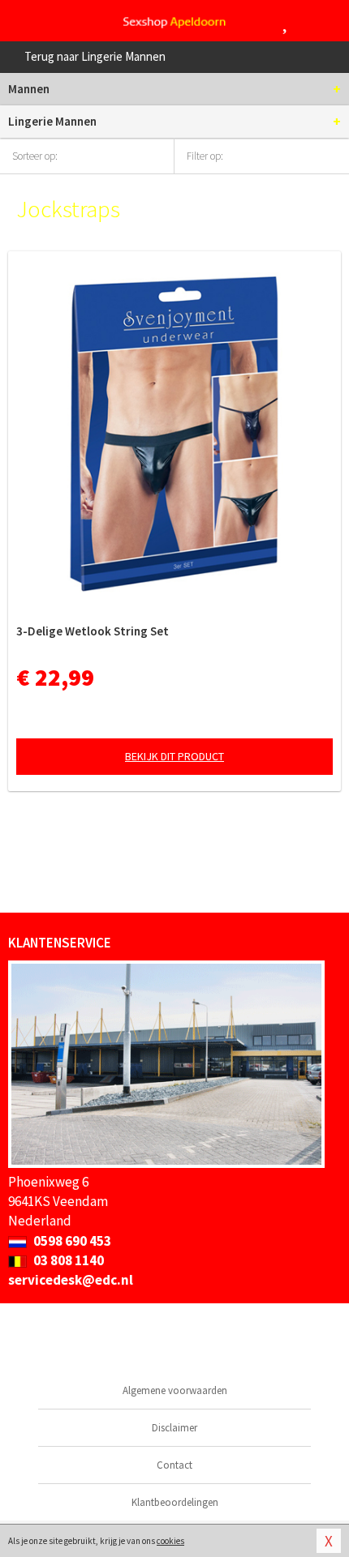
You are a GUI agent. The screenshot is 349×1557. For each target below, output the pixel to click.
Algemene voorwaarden (175, 1390)
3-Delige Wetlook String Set (92, 631)
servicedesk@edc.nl (70, 1280)
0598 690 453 (71, 1241)
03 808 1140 (67, 1260)
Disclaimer (174, 1428)
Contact (174, 1465)
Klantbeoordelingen (174, 1502)
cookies (170, 1540)
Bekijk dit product (174, 756)
